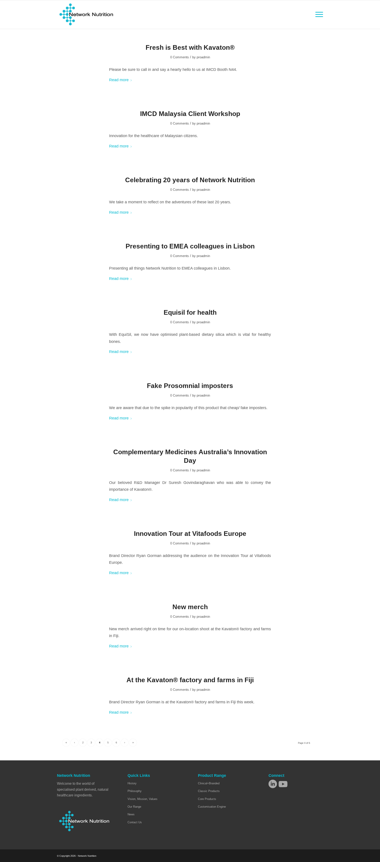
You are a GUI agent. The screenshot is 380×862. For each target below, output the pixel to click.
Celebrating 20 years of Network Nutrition (190, 180)
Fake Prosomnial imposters (190, 385)
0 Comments (179, 57)
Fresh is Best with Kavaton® (190, 47)
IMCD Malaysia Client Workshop (190, 113)
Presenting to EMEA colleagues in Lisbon (190, 246)
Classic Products (209, 791)
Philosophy (135, 791)
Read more (119, 79)
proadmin (203, 57)
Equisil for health (190, 312)
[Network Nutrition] (86, 14)
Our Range (134, 806)
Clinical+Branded (208, 783)
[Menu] (317, 14)
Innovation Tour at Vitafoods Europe (190, 533)
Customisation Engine (212, 806)
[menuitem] (317, 14)
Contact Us (135, 822)
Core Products (207, 799)
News (131, 814)
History (132, 783)
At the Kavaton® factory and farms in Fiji (190, 680)
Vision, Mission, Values (142, 799)
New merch (190, 606)
